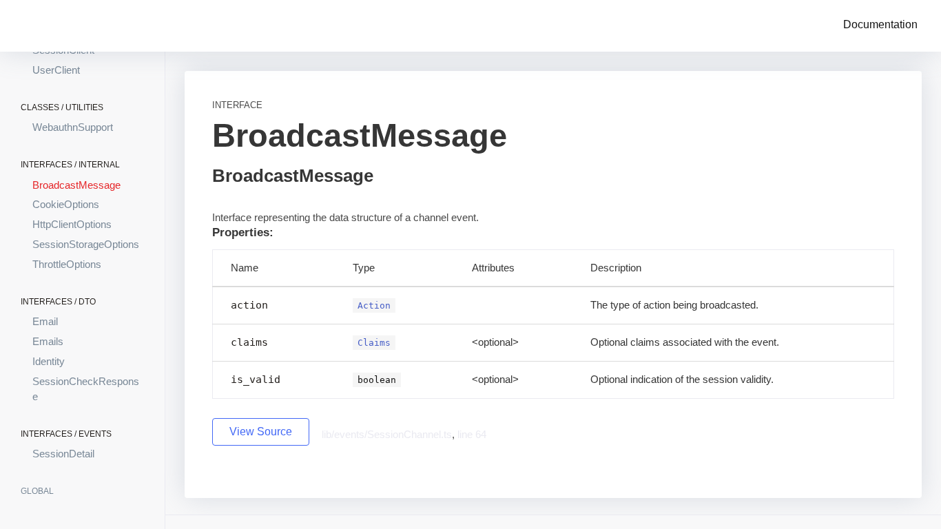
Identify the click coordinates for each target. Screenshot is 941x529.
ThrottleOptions (66, 264)
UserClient (56, 70)
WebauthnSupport (72, 127)
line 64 (471, 434)
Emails (47, 341)
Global (37, 491)
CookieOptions (65, 204)
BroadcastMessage (76, 185)
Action (374, 305)
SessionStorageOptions (85, 244)
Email (45, 321)
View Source (260, 431)
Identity (48, 361)
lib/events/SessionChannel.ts (387, 434)
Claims (374, 343)
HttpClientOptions (72, 224)
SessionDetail (63, 453)
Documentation (880, 24)
